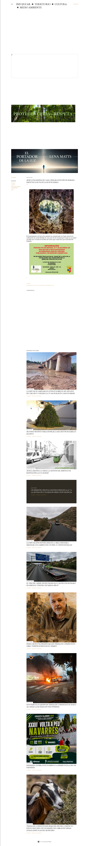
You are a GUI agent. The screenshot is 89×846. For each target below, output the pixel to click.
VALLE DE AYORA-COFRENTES (15, 187)
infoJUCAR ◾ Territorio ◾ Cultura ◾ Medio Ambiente (41, 6)
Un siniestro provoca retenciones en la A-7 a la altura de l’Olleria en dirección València (51, 491)
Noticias (13, 183)
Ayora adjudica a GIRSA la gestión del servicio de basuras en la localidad (48, 472)
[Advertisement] (43, 19)
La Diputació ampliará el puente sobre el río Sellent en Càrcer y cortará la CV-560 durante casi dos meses (50, 392)
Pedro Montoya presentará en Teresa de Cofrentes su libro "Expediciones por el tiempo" (50, 645)
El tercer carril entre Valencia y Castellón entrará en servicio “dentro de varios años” (51, 584)
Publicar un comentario (36, 395)
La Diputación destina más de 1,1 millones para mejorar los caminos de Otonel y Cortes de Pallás (49, 544)
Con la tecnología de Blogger (45, 841)
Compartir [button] (13, 177)
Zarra (12, 189)
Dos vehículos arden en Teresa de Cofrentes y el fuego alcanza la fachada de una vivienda (51, 706)
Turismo (13, 185)
